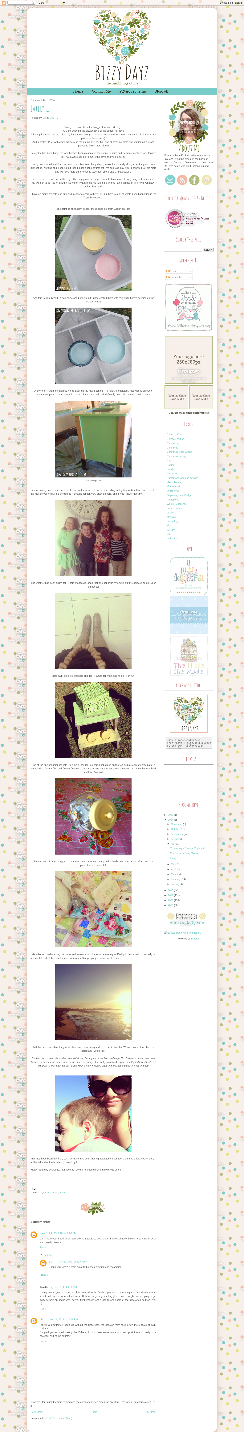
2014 (171, 819)
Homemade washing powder (182, 478)
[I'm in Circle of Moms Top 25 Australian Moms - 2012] (188, 229)
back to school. (175, 508)
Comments (175, 277)
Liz (45, 117)
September (177, 834)
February (176, 879)
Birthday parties (175, 438)
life (168, 534)
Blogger (195, 938)
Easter (170, 465)
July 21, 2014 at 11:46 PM (63, 1319)
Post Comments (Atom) (59, 1418)
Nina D (43, 1233)
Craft (169, 460)
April (174, 869)
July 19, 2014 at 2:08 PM (62, 1233)
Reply (43, 1247)
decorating (172, 521)
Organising (173, 490)
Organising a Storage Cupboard (187, 848)
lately (46, 1192)
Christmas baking (176, 456)
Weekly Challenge (177, 503)
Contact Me (101, 91)
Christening (173, 443)
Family (170, 469)
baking (170, 512)
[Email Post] (33, 1188)
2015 (171, 814)
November (177, 824)
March (175, 874)
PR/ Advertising (133, 91)
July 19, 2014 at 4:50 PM (63, 1287)
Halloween (172, 473)
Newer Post (36, 1411)
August (175, 839)
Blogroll (161, 91)
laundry (171, 530)
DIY (40, 1192)
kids (169, 525)
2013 (171, 890)
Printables (172, 499)
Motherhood (173, 486)
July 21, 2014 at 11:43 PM (72, 1261)
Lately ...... (176, 858)
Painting (54, 1192)
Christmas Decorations (179, 451)
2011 (171, 900)
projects (63, 1192)
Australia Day (174, 434)
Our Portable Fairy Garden (184, 853)
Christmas (172, 447)
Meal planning (174, 482)
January (176, 884)
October (176, 829)
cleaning (171, 517)
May (174, 864)
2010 (171, 905)
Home (78, 91)
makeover (172, 538)
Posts (172, 271)
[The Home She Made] (189, 675)
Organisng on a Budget (179, 495)
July (173, 844)
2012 (171, 895)
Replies (47, 1255)
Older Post (150, 1411)
